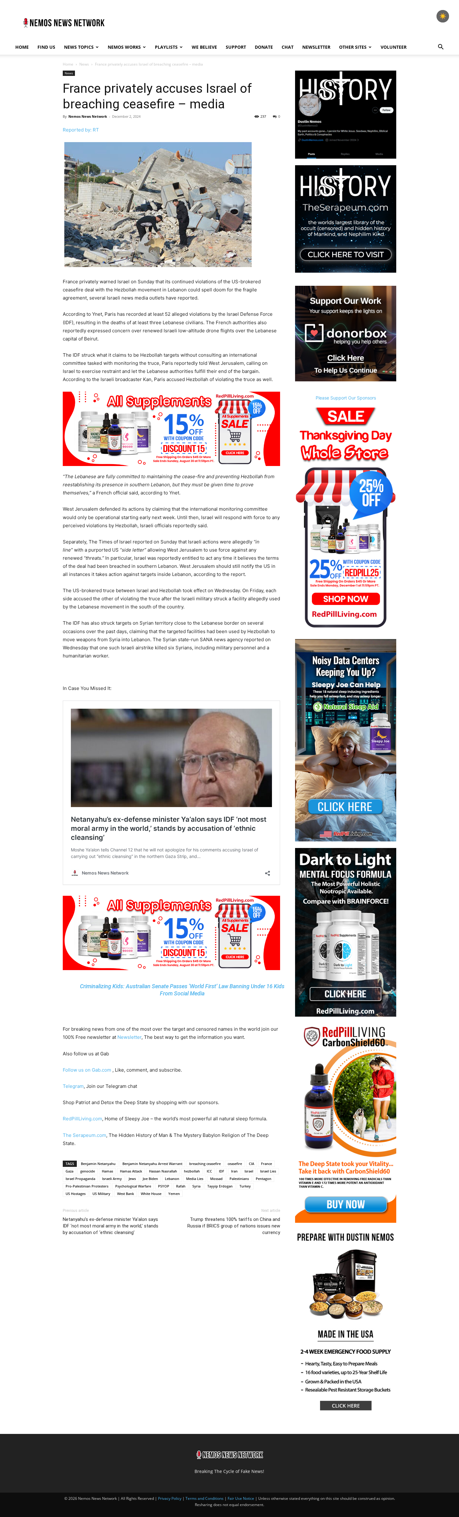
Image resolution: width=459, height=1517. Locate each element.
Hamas (107, 1171)
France (266, 1163)
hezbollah (192, 1171)
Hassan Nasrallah (163, 1171)
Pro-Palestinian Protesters (87, 1186)
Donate (264, 47)
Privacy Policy (169, 1498)
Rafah (180, 1186)
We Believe (204, 47)
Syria (196, 1186)
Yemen (174, 1193)
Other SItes (353, 47)
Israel (248, 1171)
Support (236, 47)
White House (151, 1193)
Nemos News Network (87, 116)
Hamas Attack (131, 1171)
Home (22, 47)
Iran (234, 1171)
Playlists (166, 47)
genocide (87, 1171)
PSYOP (163, 1186)
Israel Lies (268, 1171)
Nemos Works (124, 47)
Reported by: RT (81, 130)
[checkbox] (443, 16)
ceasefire (235, 1163)
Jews (132, 1178)
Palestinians (239, 1178)
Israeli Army (112, 1178)
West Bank (125, 1193)
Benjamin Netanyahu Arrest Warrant (152, 1163)
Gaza (69, 1171)
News (84, 64)
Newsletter (316, 47)
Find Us (46, 47)
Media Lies (194, 1178)
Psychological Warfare (133, 1186)
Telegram (73, 1086)
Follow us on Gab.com (87, 1070)
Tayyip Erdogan (220, 1186)
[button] (440, 48)
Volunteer (394, 47)
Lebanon (172, 1178)
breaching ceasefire (205, 1163)
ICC (209, 1171)
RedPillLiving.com (82, 1119)
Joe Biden (150, 1178)
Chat (288, 47)
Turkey (245, 1186)
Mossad (216, 1178)
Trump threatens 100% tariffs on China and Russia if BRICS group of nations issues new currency (233, 1226)
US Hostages (76, 1193)
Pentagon (263, 1178)
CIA (251, 1163)
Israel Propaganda (80, 1178)
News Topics (79, 47)
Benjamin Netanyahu (98, 1163)
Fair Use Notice (241, 1498)
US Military (101, 1193)
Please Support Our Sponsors (346, 397)
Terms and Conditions (204, 1498)
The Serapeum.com (84, 1135)
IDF (221, 1171)
